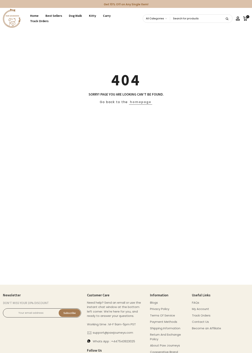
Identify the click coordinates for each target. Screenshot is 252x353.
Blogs (154, 302)
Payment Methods (163, 322)
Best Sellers (53, 16)
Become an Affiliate (206, 328)
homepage (140, 102)
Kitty (92, 16)
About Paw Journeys (165, 345)
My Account (200, 309)
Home (34, 16)
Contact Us (200, 322)
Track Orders (39, 21)
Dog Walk (75, 16)
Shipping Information (165, 328)
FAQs (195, 302)
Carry (107, 16)
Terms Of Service (162, 315)
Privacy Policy (159, 309)
